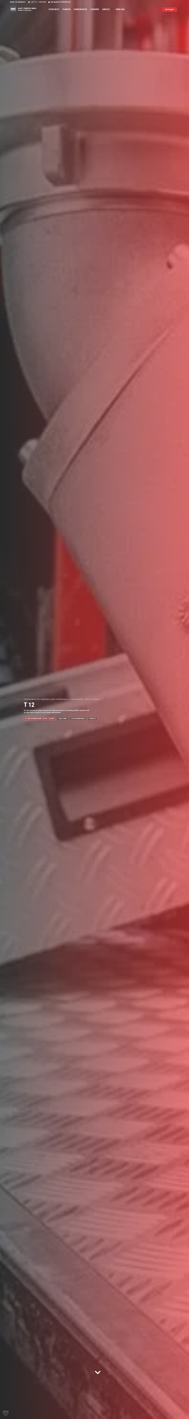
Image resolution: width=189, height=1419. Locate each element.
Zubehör (95, 9)
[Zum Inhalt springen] (97, 1373)
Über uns (120, 9)
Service (106, 9)
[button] (5, 1413)
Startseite (54, 9)
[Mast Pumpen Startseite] (13, 9)
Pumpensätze (80, 9)
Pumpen (66, 9)
